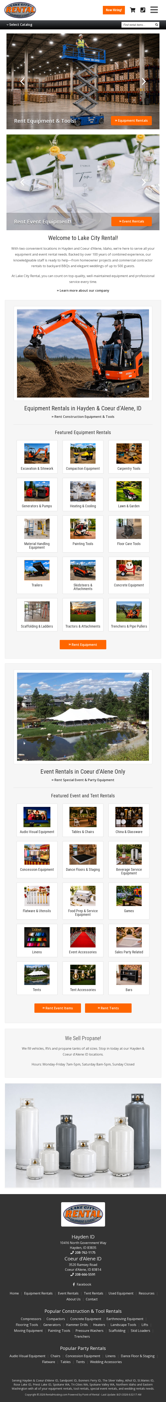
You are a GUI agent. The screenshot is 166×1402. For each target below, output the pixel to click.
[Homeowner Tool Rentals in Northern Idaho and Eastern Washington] (83, 81)
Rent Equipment (84, 644)
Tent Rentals (93, 1293)
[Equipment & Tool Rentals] (83, 396)
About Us (73, 1299)
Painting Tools (59, 1330)
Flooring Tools (27, 1324)
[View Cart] (132, 10)
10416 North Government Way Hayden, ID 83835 (83, 1241)
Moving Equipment (28, 1330)
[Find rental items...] (156, 25)
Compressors (31, 1319)
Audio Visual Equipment (27, 1356)
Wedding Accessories (106, 1362)
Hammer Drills (77, 1324)
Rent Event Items (59, 1008)
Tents (80, 1362)
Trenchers (82, 1336)
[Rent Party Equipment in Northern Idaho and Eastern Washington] (83, 182)
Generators (52, 1324)
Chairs (55, 1356)
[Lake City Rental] (83, 1225)
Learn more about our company (84, 290)
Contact (92, 1299)
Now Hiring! (114, 10)
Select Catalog (20, 24)
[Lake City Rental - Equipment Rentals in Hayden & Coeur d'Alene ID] (20, 17)
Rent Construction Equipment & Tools (84, 416)
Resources (146, 1293)
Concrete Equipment (85, 1319)
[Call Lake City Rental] (142, 10)
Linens (110, 1356)
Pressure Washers (89, 1330)
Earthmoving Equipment (124, 1319)
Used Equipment (121, 1293)
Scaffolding (117, 1330)
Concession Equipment (83, 1356)
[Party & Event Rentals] (83, 759)
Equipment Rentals (132, 120)
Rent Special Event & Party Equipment (84, 780)
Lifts (145, 1324)
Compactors (56, 1319)
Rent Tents (109, 1008)
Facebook (83, 1284)
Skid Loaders (140, 1330)
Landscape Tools (123, 1324)
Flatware (48, 1362)
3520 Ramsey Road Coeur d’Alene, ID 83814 (83, 1263)
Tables (65, 1362)
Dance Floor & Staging (138, 1356)
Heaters (99, 1324)
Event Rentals (132, 221)
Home (14, 1293)
